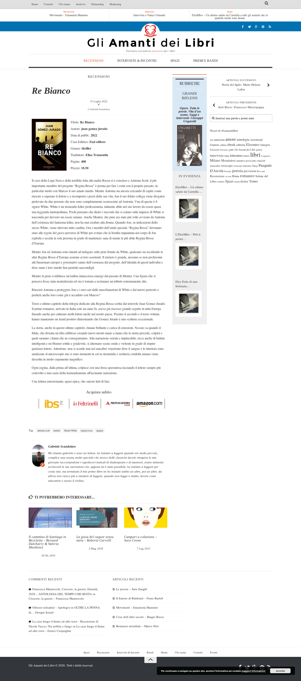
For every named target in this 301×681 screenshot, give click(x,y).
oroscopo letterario (242, 165)
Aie (211, 139)
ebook (231, 144)
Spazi (174, 60)
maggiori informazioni (253, 670)
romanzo (247, 175)
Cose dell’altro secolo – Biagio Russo (140, 617)
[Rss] (269, 26)
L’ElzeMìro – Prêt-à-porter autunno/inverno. (188, 236)
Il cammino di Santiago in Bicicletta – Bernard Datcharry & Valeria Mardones (47, 542)
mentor (56, 430)
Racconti (261, 171)
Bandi (150, 652)
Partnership (97, 4)
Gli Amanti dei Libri (150, 38)
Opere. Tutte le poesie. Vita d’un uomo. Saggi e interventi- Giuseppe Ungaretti (189, 114)
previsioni (250, 171)
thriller (244, 181)
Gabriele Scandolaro (100, 109)
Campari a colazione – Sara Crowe (140, 538)
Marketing (115, 4)
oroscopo (227, 165)
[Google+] (256, 26)
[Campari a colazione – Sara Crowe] (145, 518)
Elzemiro (252, 144)
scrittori (220, 181)
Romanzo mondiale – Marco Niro (137, 626)
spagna (99, 430)
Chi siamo (64, 4)
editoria (240, 145)
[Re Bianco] (49, 169)
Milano (215, 160)
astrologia (243, 139)
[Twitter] (249, 26)
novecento (251, 160)
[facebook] (242, 26)
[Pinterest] (263, 26)
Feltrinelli (214, 149)
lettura (246, 155)
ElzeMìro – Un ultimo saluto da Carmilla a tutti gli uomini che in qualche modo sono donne (230, 16)
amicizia (219, 139)
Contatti (48, 4)
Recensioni (93, 60)
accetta (280, 671)
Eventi (213, 652)
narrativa (240, 160)
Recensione (217, 176)
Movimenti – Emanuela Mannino (69, 15)
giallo (231, 149)
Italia (226, 155)
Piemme (227, 171)
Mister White (70, 430)
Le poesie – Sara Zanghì (131, 589)
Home (35, 4)
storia (237, 181)
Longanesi (265, 155)
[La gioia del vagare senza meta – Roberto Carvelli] (98, 518)
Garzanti (224, 149)
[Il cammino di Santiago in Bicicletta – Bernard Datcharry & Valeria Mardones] (50, 518)
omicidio (215, 166)
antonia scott (43, 430)
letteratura (236, 155)
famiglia (265, 145)
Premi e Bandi (205, 60)
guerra (259, 149)
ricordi (228, 176)
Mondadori (228, 160)
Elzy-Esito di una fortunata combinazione (186, 283)
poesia (237, 170)
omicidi (261, 160)
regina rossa (86, 430)
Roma (235, 176)
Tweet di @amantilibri (224, 130)
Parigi (255, 165)
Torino (253, 181)
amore (230, 139)
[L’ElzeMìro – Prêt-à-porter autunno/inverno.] (188, 256)
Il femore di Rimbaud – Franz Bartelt (139, 598)
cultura (223, 144)
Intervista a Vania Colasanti (149, 15)
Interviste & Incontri (136, 60)
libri (255, 154)
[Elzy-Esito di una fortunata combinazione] (188, 303)
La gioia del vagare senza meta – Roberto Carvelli (95, 538)
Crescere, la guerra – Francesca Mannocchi (56, 598)
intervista (217, 155)
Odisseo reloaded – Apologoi (51, 607)
